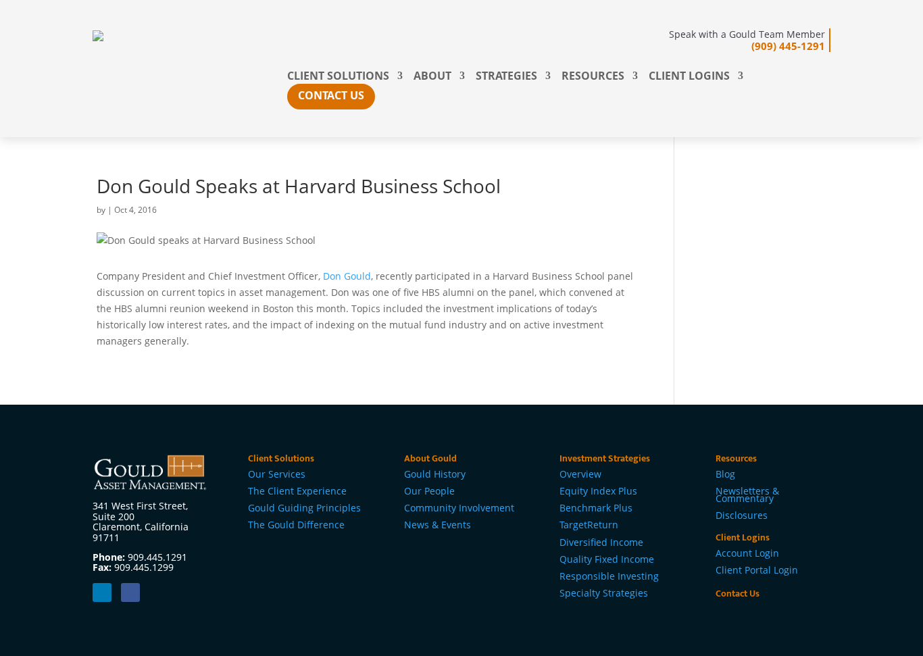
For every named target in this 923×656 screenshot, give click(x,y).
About (432, 77)
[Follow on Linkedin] (102, 592)
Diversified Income (601, 542)
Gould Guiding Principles (304, 507)
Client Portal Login (757, 569)
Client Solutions (338, 77)
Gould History (435, 474)
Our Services (276, 474)
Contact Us (331, 95)
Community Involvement (459, 507)
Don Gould (347, 276)
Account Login (747, 553)
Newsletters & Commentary (747, 494)
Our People (429, 490)
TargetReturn (588, 524)
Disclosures (742, 515)
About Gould (430, 458)
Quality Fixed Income (606, 559)
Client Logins (689, 77)
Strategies (506, 77)
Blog (725, 474)
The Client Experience (297, 490)
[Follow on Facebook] (130, 592)
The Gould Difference (296, 524)
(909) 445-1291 (788, 46)
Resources (593, 77)
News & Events (437, 524)
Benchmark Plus (595, 507)
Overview (580, 474)
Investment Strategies (604, 458)
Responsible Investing (609, 576)
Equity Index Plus (598, 490)
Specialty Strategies (603, 592)
